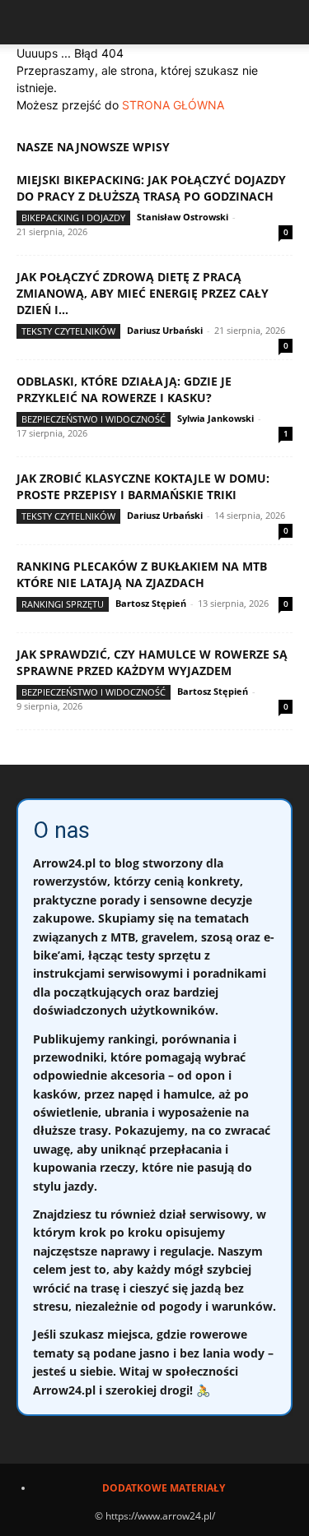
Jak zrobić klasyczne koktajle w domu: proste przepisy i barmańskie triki (142, 486)
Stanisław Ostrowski (182, 217)
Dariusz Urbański (165, 330)
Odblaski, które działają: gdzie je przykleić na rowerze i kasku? (124, 389)
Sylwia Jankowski (215, 418)
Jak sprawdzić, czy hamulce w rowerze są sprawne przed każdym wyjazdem (152, 662)
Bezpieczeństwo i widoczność (93, 419)
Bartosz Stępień (150, 603)
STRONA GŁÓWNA (173, 105)
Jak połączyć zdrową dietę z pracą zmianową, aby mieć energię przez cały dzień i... (142, 293)
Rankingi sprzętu (62, 604)
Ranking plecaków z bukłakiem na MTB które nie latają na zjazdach (141, 574)
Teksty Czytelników (68, 331)
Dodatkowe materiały (163, 1488)
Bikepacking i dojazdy (73, 217)
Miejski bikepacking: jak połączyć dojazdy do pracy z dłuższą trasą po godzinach (151, 188)
